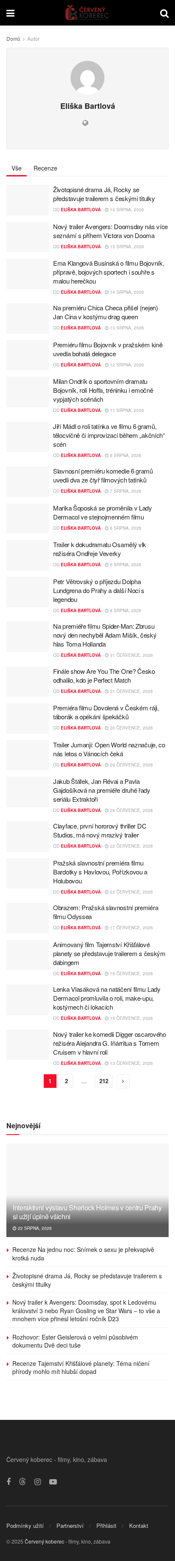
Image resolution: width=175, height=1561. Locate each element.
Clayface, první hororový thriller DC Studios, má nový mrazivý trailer (99, 830)
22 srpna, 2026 (34, 1228)
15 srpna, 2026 (126, 247)
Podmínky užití (25, 1525)
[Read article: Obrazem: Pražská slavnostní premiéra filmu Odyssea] (27, 918)
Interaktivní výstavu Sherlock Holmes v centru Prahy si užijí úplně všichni (87, 1212)
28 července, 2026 (131, 810)
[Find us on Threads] (22, 1482)
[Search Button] (164, 13)
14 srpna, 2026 (126, 292)
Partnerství (70, 1525)
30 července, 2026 (131, 728)
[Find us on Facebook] (8, 1482)
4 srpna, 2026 (125, 610)
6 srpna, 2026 (125, 528)
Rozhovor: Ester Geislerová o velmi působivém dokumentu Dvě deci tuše (75, 1341)
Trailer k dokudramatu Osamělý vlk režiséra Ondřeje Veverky (99, 549)
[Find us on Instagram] (37, 1482)
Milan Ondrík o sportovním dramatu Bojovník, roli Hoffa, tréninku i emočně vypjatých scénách (103, 390)
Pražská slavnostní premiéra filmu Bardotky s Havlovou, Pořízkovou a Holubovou (100, 871)
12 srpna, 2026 (126, 365)
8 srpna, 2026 (125, 455)
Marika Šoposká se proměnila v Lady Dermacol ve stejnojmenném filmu (102, 512)
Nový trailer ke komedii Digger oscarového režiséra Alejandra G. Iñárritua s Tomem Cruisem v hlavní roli (109, 1043)
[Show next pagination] (123, 1081)
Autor (33, 38)
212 (103, 1081)
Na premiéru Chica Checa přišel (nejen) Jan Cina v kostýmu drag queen (105, 312)
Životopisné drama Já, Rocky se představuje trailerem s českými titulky (104, 194)
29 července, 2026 (131, 765)
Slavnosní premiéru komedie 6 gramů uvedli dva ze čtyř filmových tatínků (103, 475)
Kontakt (138, 1525)
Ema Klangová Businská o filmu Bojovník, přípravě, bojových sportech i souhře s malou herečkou (108, 271)
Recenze (45, 168)
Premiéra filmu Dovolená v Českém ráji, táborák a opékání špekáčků (106, 712)
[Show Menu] (10, 13)
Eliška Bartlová (81, 210)
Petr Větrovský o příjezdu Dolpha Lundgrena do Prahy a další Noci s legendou (98, 590)
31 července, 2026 (131, 655)
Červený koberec (44, 1541)
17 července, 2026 (131, 928)
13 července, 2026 (131, 1063)
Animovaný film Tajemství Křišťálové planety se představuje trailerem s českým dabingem (109, 953)
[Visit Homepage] (87, 12)
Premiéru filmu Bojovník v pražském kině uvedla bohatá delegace (107, 349)
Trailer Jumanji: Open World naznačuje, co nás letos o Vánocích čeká (109, 749)
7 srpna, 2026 (125, 491)
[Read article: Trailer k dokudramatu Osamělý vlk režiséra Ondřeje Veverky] (27, 555)
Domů (13, 38)
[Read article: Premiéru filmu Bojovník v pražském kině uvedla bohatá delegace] (27, 355)
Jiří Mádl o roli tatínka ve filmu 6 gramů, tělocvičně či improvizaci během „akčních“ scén (109, 435)
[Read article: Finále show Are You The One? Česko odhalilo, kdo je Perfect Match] (27, 682)
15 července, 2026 (131, 1018)
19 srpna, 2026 (126, 210)
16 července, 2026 (131, 973)
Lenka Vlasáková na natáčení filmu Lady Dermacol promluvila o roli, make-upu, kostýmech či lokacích (107, 998)
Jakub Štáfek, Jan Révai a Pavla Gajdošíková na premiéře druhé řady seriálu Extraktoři (101, 790)
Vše (16, 168)
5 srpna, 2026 (125, 565)
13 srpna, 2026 (126, 328)
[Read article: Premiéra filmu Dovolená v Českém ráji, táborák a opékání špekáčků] (27, 718)
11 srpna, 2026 (126, 410)
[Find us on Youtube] (53, 1482)
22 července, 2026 (131, 846)
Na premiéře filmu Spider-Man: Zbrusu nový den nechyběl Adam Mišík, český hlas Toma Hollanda (105, 635)
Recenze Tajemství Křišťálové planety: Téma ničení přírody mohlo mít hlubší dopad (81, 1367)
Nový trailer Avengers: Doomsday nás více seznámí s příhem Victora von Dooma (110, 231)
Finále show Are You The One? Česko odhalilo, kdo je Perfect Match (104, 675)
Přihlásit (106, 1525)
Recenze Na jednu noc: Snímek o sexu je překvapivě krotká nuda (83, 1253)
